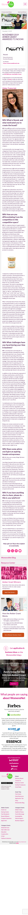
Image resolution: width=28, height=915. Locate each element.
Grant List (3, 809)
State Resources (19, 796)
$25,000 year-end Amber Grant (12, 74)
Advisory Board (19, 778)
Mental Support (19, 818)
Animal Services (5, 827)
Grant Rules (18, 787)
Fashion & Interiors (6, 838)
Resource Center (8, 563)
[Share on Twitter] (12, 550)
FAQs (16, 800)
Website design (12, 843)
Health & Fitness (19, 812)
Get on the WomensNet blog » (14, 651)
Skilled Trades (18, 809)
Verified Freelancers (20, 785)
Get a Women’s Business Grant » (13, 635)
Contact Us (18, 780)
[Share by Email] (20, 550)
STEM (2, 836)
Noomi (10, 79)
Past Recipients (5, 814)
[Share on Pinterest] (16, 550)
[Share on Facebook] (8, 550)
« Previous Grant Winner (6, 12)
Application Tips (19, 798)
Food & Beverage (19, 814)
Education (3, 832)
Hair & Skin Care (5, 829)
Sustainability (18, 816)
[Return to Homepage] (8, 4)
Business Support (19, 820)
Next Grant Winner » (22, 12)
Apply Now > (14, 683)
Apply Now (4, 820)
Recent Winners (5, 816)
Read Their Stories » (10, 592)
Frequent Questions (6, 818)
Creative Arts (4, 834)
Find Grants (18, 794)
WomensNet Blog (8, 557)
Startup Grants (5, 812)
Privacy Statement (22, 841)
